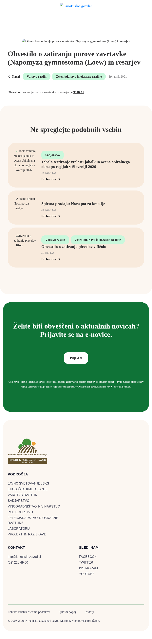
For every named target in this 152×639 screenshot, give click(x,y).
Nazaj (16, 76)
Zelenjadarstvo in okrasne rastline (79, 76)
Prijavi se (76, 358)
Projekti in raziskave (27, 534)
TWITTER (86, 562)
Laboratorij (19, 528)
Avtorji (89, 612)
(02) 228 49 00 (18, 562)
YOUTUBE (87, 574)
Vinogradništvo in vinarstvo (34, 506)
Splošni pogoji (68, 612)
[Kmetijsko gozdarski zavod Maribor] (76, 5)
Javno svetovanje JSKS (28, 483)
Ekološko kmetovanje (28, 489)
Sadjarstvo (52, 155)
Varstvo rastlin (37, 76)
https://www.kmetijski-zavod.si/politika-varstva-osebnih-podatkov (100, 386)
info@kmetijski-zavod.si (24, 556)
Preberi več (49, 179)
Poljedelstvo (20, 512)
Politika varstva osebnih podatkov (29, 612)
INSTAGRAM (88, 568)
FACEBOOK (88, 556)
